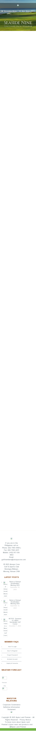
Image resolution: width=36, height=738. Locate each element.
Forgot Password (12, 655)
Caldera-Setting (25, 226)
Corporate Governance (11, 705)
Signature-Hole (7, 232)
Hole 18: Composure (14, 391)
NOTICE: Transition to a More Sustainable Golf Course (15, 621)
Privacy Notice (25, 720)
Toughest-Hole (17, 232)
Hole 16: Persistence (15, 354)
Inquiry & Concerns (12, 663)
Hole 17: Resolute (13, 373)
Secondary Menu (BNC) (10, 12)
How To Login (12, 647)
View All (16, 226)
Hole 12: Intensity (13, 282)
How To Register (12, 651)
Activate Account (12, 659)
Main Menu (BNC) (28, 11)
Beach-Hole (24, 229)
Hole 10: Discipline (13, 245)
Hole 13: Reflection (14, 300)
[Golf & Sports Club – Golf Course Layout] (18, 176)
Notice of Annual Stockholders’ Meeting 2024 (15, 602)
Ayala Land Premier (23, 717)
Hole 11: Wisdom (13, 264)
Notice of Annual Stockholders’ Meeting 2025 (15, 583)
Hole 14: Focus (12, 318)
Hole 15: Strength (13, 336)
